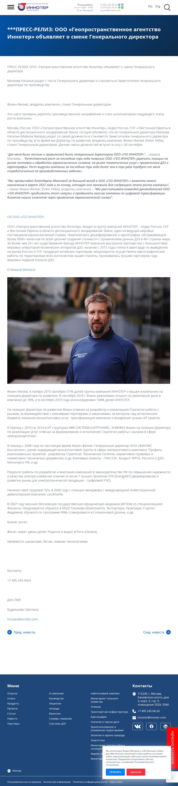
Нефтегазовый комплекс (105, 693)
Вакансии (54, 713)
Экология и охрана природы (108, 735)
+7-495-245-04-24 (108, 4)
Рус (150, 6)
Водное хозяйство (101, 753)
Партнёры (13, 723)
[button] (172, 777)
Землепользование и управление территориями (107, 728)
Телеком (96, 706)
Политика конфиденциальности (90, 781)
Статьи (11, 713)
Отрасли (12, 693)
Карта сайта (116, 781)
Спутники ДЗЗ (57, 723)
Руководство (56, 698)
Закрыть (135, 772)
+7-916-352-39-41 (108, 7)
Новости (12, 718)
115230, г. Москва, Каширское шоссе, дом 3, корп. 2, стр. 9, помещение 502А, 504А (153, 699)
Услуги (11, 698)
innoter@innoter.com (110, 10)
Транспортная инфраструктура (109, 711)
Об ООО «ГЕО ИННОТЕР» (25, 217)
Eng (157, 6)
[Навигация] (10, 7)
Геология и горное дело (105, 722)
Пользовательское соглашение (24, 781)
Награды (54, 708)
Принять (115, 772)
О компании (56, 693)
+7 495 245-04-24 (149, 711)
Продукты (13, 703)
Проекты (12, 708)
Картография (99, 716)
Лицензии (55, 703)
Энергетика (98, 740)
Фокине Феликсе (23, 269)
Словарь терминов (60, 718)
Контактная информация (57, 781)
